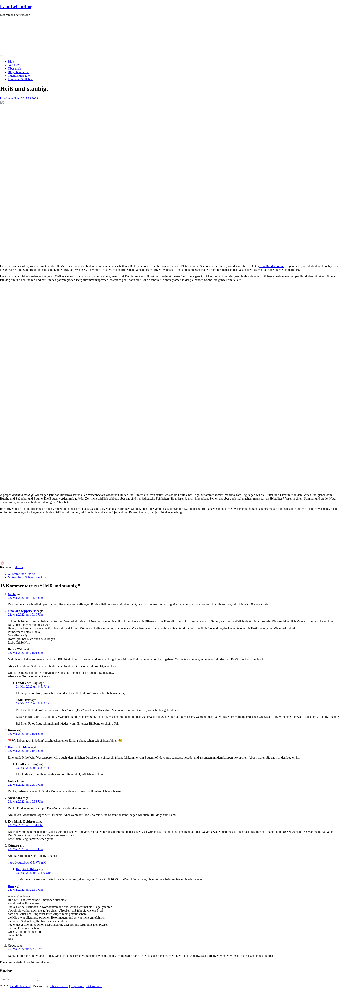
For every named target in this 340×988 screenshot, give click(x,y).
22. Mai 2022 (29, 98)
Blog (11, 61)
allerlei (19, 567)
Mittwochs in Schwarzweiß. (27, 577)
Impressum (77, 986)
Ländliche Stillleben (20, 79)
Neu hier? (14, 65)
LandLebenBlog (16, 6)
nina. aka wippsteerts (22, 611)
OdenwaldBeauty (19, 75)
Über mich (14, 68)
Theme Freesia (59, 986)
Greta (12, 594)
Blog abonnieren (18, 72)
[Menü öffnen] (1, 55)
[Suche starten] (38, 980)
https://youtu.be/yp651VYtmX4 (27, 862)
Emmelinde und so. (22, 573)
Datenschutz (94, 986)
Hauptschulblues (19, 747)
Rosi (11, 886)
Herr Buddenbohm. (271, 266)
